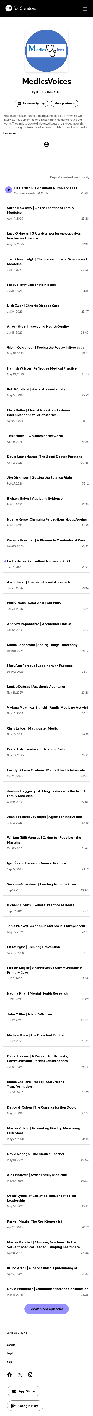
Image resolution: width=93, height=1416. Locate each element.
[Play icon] (8, 189)
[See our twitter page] (19, 1374)
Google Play (28, 1405)
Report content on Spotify (70, 177)
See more (9, 133)
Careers (11, 1345)
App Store (26, 1391)
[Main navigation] (85, 8)
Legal (10, 1353)
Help (9, 1361)
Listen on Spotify (34, 103)
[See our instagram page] (30, 1374)
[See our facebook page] (9, 1374)
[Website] (46, 144)
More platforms (65, 103)
